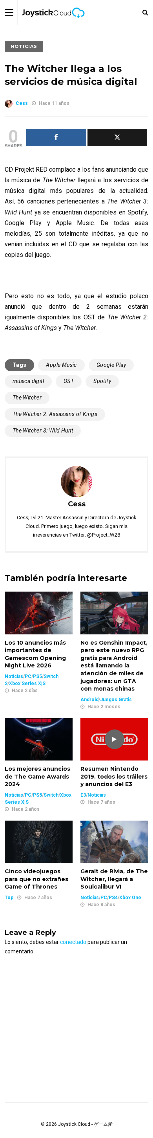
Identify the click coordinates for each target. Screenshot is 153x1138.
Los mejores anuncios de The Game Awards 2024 (37, 776)
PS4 (113, 897)
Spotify (102, 381)
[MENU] (9, 12)
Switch (51, 795)
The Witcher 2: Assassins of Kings (55, 414)
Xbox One (130, 897)
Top (9, 897)
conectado (73, 942)
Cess (22, 103)
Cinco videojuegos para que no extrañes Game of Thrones (36, 879)
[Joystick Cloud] (53, 23)
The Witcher (27, 397)
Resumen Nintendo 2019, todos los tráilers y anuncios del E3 (114, 776)
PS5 (37, 676)
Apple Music (61, 365)
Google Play (111, 365)
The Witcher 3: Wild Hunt (43, 430)
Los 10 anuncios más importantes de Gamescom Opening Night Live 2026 (35, 654)
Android (89, 699)
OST (69, 381)
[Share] (56, 137)
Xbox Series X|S (27, 683)
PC (28, 676)
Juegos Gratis (116, 699)
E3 (83, 795)
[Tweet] (117, 137)
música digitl (28, 381)
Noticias (24, 46)
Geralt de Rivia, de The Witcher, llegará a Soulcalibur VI (114, 879)
